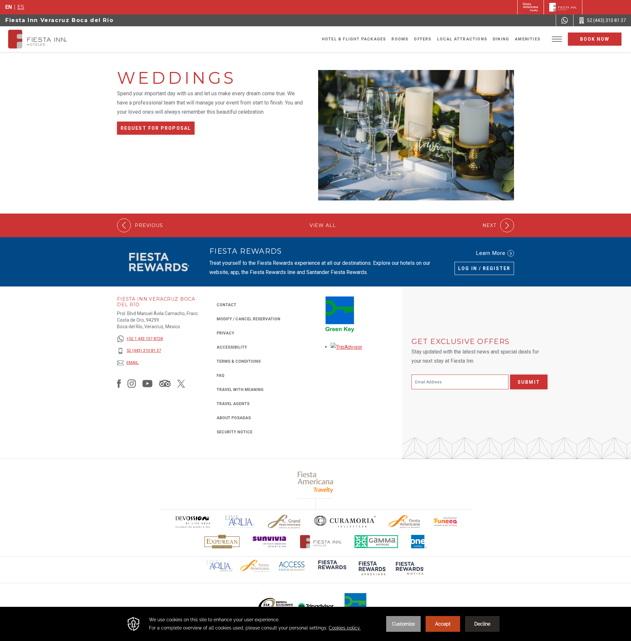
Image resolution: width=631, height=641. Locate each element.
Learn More (490, 253)
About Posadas (234, 418)
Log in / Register (484, 268)
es (20, 7)
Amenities (527, 39)
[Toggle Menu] (557, 39)
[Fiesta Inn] (563, 7)
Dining (501, 39)
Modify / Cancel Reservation (248, 319)
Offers (422, 39)
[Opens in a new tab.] (346, 347)
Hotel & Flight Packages (354, 39)
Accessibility (232, 347)
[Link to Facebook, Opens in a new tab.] (119, 383)
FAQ (220, 375)
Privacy (225, 333)
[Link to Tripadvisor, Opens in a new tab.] (165, 383)
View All (323, 225)
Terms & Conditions (239, 361)
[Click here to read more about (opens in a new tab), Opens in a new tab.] (332, 569)
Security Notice (234, 432)
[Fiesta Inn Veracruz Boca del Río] (43, 39)
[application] (315, 624)
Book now (595, 39)
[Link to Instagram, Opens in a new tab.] (132, 383)
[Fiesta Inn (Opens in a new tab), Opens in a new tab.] (531, 7)
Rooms (399, 39)
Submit (529, 382)
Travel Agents (233, 403)
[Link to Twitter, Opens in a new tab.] (181, 383)
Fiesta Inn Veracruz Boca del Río (59, 20)
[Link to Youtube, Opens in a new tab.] (147, 383)
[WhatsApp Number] (564, 20)
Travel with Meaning (240, 389)
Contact (226, 305)
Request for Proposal (156, 128)
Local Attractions (462, 39)
